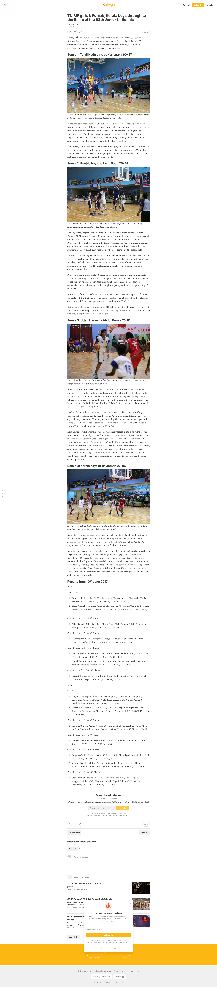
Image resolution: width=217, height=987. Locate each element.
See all (72, 937)
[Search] (184, 5)
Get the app (119, 976)
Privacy (116, 971)
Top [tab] (70, 877)
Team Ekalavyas (73, 24)
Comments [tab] (73, 849)
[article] (108, 888)
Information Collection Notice (108, 942)
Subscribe (198, 5)
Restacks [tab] (82, 849)
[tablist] (77, 849)
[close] (130, 903)
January (70, 886)
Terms (123, 971)
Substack (97, 982)
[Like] (69, 32)
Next (142, 832)
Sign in (210, 5)
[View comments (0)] (75, 32)
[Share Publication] (189, 5)
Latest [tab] (76, 877)
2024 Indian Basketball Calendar (84, 883)
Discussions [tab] (84, 877)
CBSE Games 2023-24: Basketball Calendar (90, 899)
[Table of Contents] (2, 493)
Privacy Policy (125, 942)
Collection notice (133, 971)
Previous (76, 832)
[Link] (64, 54)
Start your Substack (102, 976)
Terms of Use (119, 940)
